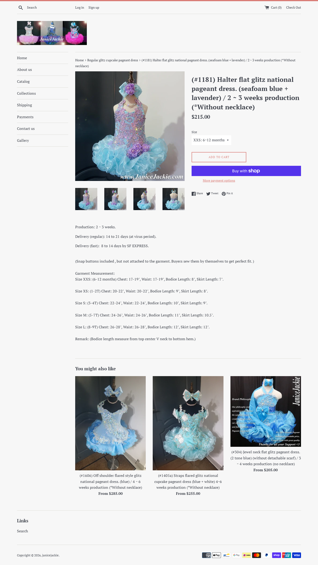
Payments (25, 116)
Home (22, 57)
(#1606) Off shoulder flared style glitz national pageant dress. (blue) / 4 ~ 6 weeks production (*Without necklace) (110, 481)
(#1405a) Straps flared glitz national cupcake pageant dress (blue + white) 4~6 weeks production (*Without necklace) (188, 481)
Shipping (24, 104)
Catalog (23, 81)
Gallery (23, 140)
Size (194, 132)
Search (22, 531)
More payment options (219, 180)
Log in (79, 7)
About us (24, 69)
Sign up (93, 7)
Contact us (26, 128)
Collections (26, 93)
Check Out (293, 7)
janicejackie (50, 555)
